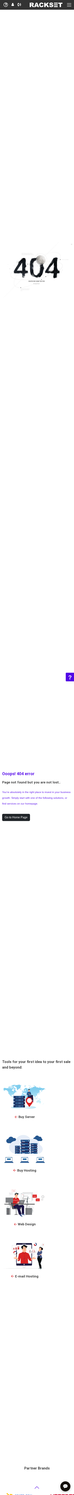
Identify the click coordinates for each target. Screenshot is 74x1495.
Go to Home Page (16, 817)
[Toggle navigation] (69, 4)
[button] (19, 5)
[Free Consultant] (6, 5)
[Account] (12, 5)
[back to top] (37, 1487)
